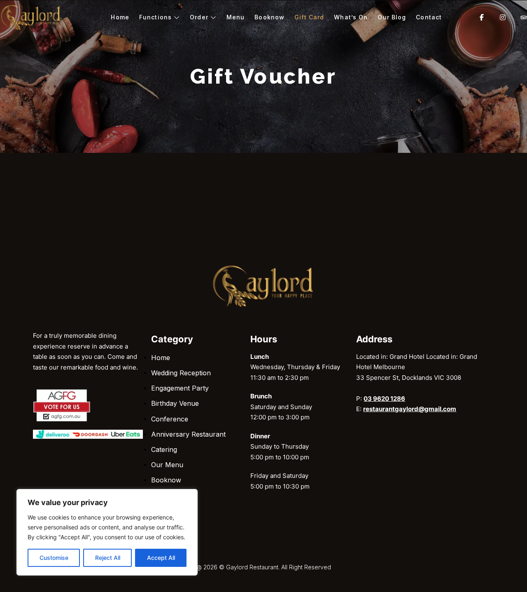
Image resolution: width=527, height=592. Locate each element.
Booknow (269, 17)
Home (120, 17)
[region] (107, 532)
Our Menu (167, 465)
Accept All (161, 557)
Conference (169, 419)
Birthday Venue (175, 403)
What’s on (351, 17)
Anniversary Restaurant (188, 434)
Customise (54, 557)
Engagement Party (180, 388)
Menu (235, 17)
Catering (164, 449)
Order (199, 17)
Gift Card (309, 17)
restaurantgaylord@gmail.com (409, 409)
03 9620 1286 (384, 398)
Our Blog (392, 17)
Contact (429, 17)
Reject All (107, 557)
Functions (155, 17)
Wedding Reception (181, 373)
